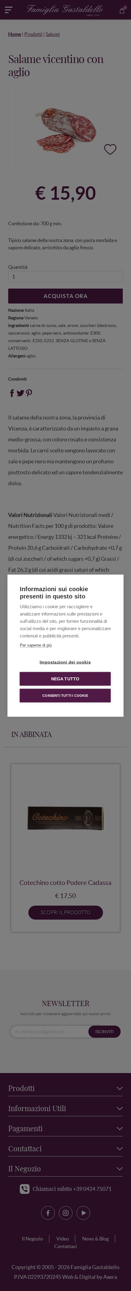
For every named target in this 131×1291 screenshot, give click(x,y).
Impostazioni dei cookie (65, 662)
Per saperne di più (36, 645)
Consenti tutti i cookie (65, 695)
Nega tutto (65, 678)
